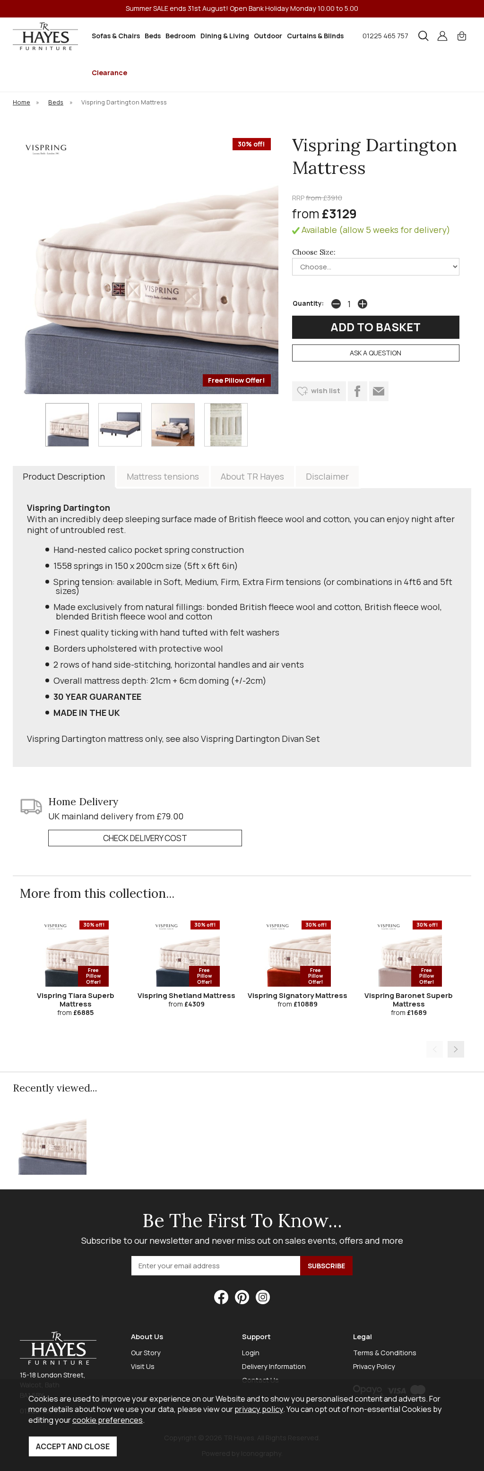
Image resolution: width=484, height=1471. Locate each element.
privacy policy (258, 1408)
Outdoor (268, 35)
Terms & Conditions (384, 1352)
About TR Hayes (252, 476)
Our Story (146, 1352)
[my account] (442, 36)
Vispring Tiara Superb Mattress (75, 999)
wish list (325, 391)
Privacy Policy (374, 1366)
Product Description (64, 476)
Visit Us (143, 1366)
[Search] (423, 36)
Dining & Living (224, 35)
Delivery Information (274, 1366)
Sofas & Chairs (116, 35)
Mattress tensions (163, 476)
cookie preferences (107, 1419)
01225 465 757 (385, 35)
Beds (153, 35)
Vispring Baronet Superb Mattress (408, 999)
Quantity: (308, 303)
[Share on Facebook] (357, 391)
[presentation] (434, 1049)
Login (250, 1352)
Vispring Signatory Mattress (297, 995)
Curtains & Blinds (315, 35)
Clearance (109, 72)
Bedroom (180, 35)
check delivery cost (145, 838)
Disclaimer (327, 476)
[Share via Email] (379, 391)
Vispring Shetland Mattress (186, 995)
